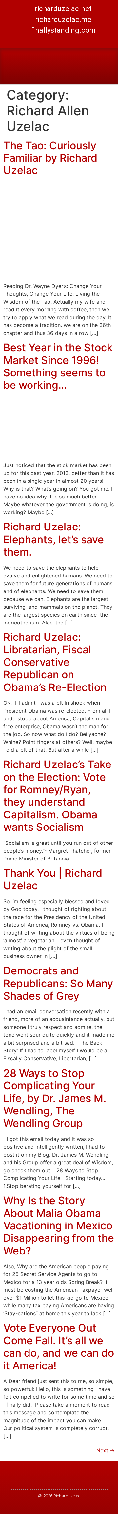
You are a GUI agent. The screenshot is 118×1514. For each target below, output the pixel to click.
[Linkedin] (66, 40)
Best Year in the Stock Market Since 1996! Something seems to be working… (58, 366)
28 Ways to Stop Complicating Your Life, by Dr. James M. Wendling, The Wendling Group (54, 1098)
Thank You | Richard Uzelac (52, 879)
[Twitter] (51, 40)
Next (105, 1450)
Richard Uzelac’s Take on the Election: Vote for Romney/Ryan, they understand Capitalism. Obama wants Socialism (57, 795)
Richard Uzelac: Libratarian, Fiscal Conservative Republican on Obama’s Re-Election (55, 662)
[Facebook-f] (37, 40)
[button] (106, 66)
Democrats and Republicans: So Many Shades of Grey (58, 983)
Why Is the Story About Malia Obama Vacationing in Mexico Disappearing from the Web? (58, 1225)
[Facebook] (55, 1480)
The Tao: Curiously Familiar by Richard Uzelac (50, 158)
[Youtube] (81, 40)
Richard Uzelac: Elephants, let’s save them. (53, 539)
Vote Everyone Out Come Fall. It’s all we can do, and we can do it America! (58, 1346)
